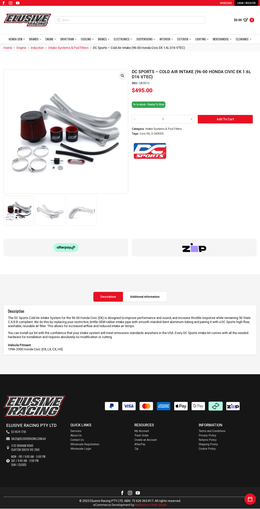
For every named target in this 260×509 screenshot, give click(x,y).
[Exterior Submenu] (190, 39)
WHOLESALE (226, 3)
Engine (49, 39)
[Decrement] (135, 119)
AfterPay (139, 444)
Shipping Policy (208, 444)
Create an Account (145, 440)
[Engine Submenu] (55, 39)
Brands (34, 39)
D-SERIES (157, 133)
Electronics (121, 39)
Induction (37, 48)
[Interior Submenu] (172, 39)
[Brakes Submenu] (109, 39)
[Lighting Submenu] (208, 39)
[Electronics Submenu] (131, 39)
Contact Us (77, 440)
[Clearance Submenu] (251, 39)
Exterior (182, 39)
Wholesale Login (80, 448)
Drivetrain (67, 39)
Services (75, 431)
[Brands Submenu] (41, 39)
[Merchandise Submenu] (231, 39)
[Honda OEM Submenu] (24, 39)
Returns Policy (208, 440)
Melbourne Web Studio (151, 505)
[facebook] (3, 3)
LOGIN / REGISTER (246, 3)
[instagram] (10, 3)
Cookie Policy (207, 448)
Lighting (200, 39)
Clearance (242, 39)
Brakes (102, 39)
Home (8, 48)
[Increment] (191, 119)
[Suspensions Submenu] (155, 39)
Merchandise (221, 39)
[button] (122, 75)
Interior (165, 39)
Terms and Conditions (212, 431)
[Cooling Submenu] (93, 39)
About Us (76, 435)
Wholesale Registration (84, 444)
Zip (136, 448)
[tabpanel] (130, 330)
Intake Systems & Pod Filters (68, 48)
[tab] (108, 297)
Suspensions (144, 39)
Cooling (86, 39)
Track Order (141, 435)
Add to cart (225, 119)
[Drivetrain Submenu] (76, 39)
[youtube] (17, 3)
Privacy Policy (207, 435)
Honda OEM (15, 39)
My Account (141, 431)
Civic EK (145, 133)
